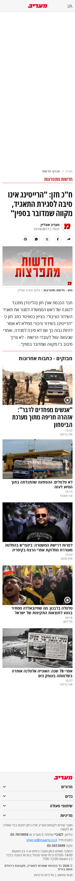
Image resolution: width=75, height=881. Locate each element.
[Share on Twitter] (47, 239)
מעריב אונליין (50, 224)
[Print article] (25, 239)
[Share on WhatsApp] (36, 239)
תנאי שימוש (65, 875)
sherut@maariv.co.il (41, 840)
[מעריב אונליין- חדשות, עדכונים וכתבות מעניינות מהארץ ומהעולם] (38, 6)
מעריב (69, 171)
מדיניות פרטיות (44, 875)
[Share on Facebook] (58, 239)
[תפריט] (71, 6)
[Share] (68, 239)
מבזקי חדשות (51, 171)
